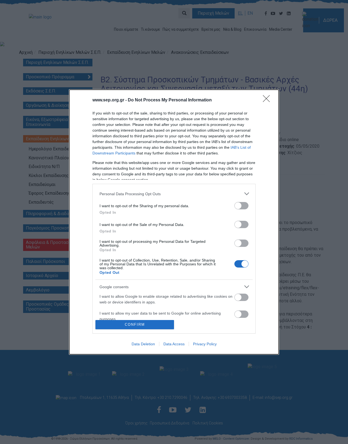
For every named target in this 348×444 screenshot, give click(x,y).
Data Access (174, 344)
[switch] (241, 205)
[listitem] (174, 194)
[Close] (268, 100)
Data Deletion (143, 344)
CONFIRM (135, 324)
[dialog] (174, 222)
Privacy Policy (205, 344)
